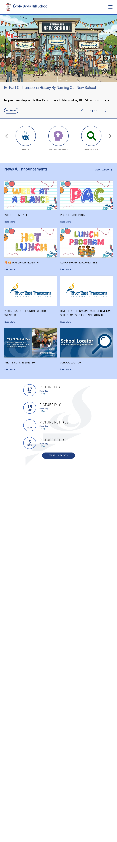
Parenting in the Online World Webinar (25, 313)
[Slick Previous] (82, 104)
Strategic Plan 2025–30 (19, 362)
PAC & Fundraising (72, 215)
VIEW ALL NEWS (102, 170)
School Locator (70, 362)
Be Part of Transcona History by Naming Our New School (50, 87)
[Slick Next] (105, 104)
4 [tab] (96, 110)
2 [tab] (92, 110)
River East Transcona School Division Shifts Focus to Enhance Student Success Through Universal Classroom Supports (86, 314)
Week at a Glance (16, 215)
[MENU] (110, 7)
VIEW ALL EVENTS (58, 455)
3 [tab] (94, 110)
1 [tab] (90, 110)
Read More (10, 111)
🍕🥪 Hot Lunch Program (21, 262)
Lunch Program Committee (78, 262)
